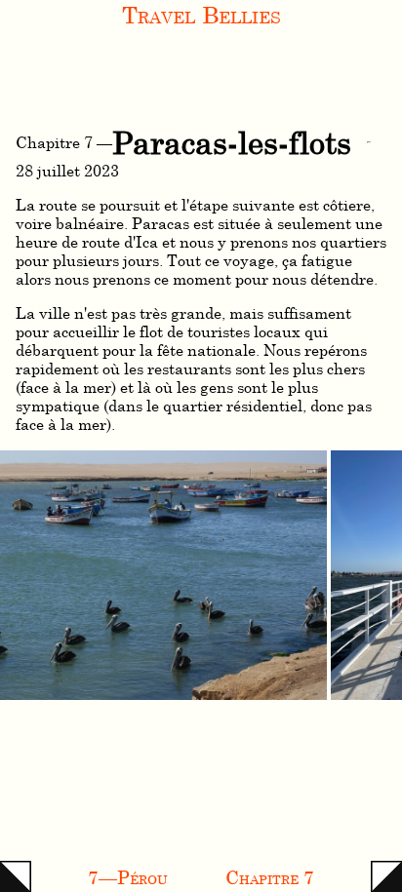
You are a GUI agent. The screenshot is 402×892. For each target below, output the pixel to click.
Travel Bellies (201, 14)
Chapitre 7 (269, 877)
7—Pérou (128, 877)
